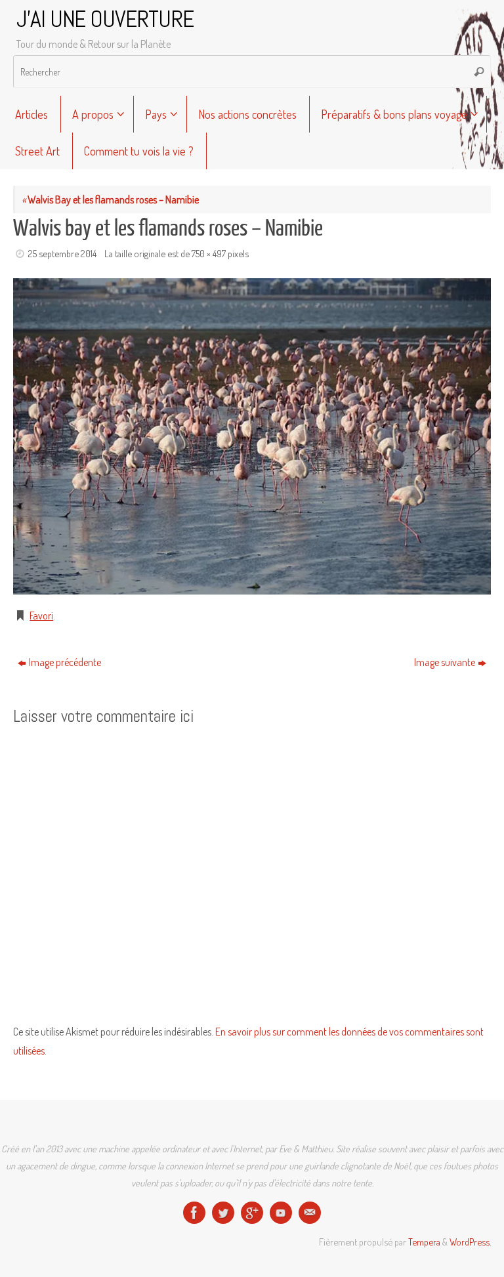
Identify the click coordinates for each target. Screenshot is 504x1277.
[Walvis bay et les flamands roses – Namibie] (252, 436)
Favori (41, 615)
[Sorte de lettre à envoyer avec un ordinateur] (310, 1213)
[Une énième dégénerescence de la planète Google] (252, 1213)
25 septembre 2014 (62, 253)
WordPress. (470, 1241)
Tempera (424, 1241)
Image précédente (65, 662)
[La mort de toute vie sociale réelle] (194, 1213)
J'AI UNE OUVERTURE (105, 20)
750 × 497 (209, 253)
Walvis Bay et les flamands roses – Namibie (110, 199)
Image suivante (444, 662)
